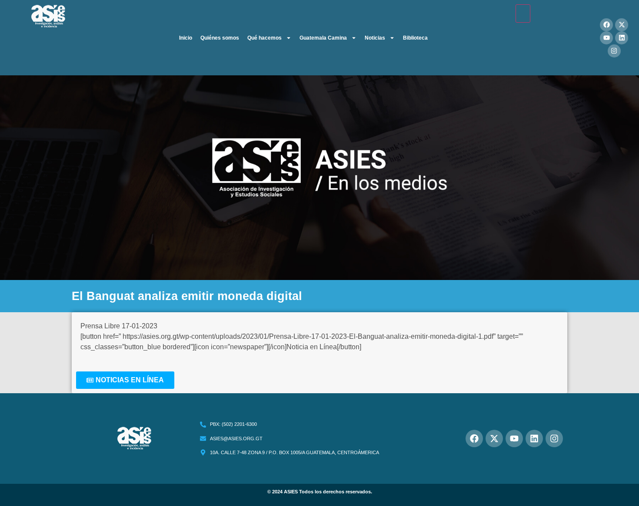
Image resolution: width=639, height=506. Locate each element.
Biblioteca (415, 38)
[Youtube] (606, 37)
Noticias (375, 38)
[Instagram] (614, 50)
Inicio (185, 38)
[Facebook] (606, 24)
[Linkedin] (621, 37)
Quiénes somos (219, 38)
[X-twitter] (621, 24)
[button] (125, 380)
